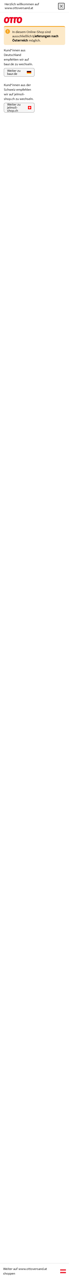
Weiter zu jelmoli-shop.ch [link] (14, 107)
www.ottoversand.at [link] (32, 1269)
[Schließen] (61, 6)
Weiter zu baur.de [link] (14, 72)
